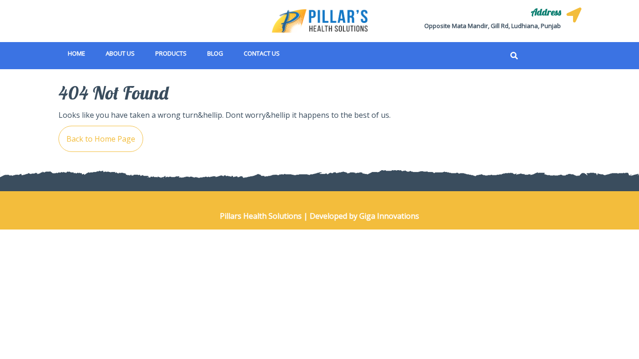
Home (76, 53)
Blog (215, 53)
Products (171, 53)
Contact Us (262, 53)
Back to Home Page (96, 135)
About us (120, 53)
